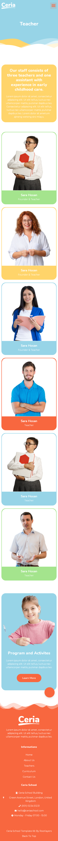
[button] (53, 6)
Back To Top (29, 836)
